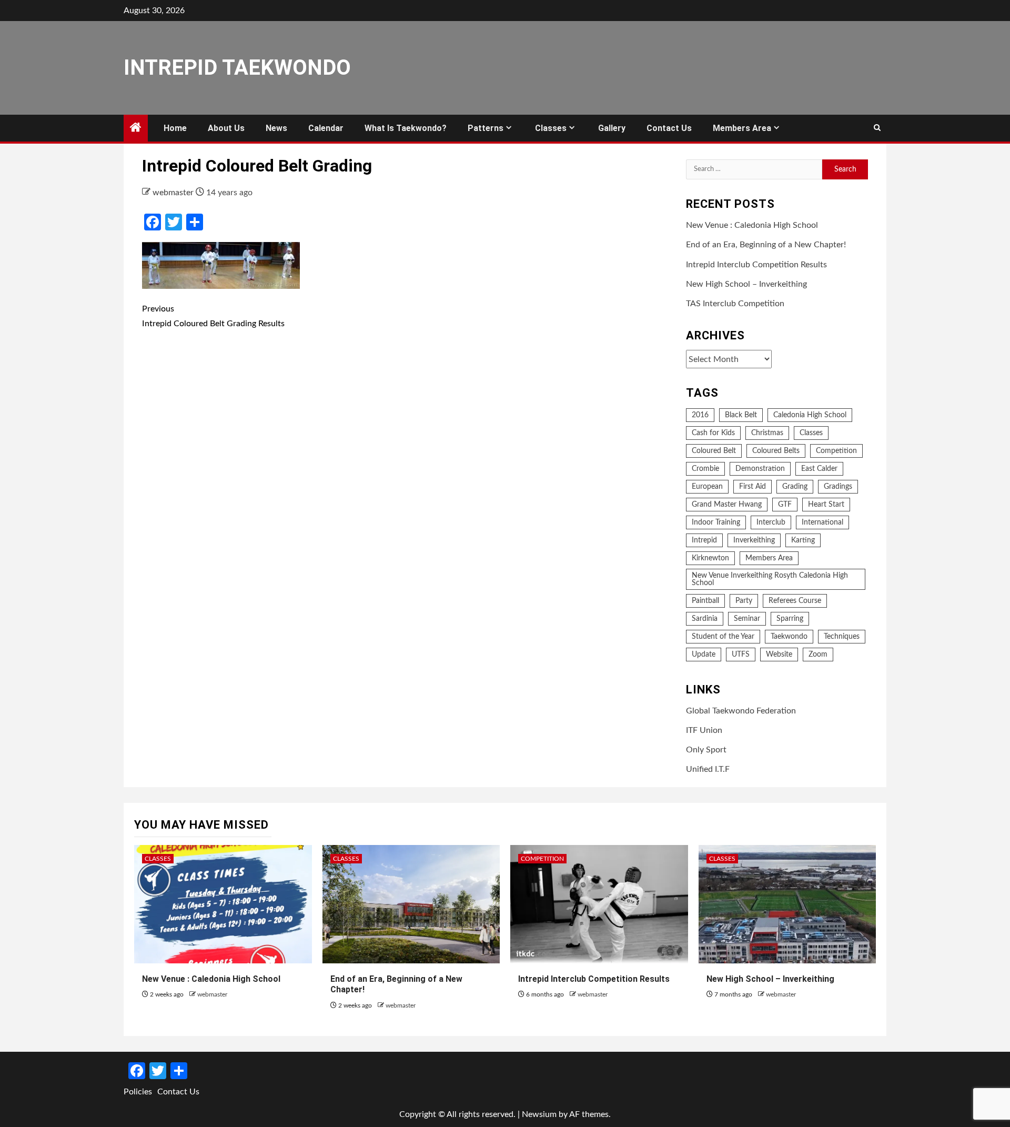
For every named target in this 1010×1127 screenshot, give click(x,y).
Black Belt (741, 415)
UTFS (741, 654)
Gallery (611, 128)
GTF (785, 504)
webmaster (174, 192)
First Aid (752, 486)
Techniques (842, 636)
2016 (700, 415)
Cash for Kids (713, 433)
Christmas (767, 433)
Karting (803, 540)
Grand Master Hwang (727, 504)
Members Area (742, 128)
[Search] (877, 128)
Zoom (818, 654)
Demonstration (760, 468)
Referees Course (795, 601)
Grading (794, 486)
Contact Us (669, 128)
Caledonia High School (809, 415)
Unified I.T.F (708, 769)
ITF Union (704, 730)
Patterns (485, 128)
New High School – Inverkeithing (746, 284)
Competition (836, 451)
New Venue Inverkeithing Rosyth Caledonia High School (770, 579)
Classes (551, 128)
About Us (226, 128)
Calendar (326, 128)
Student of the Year (723, 636)
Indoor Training (716, 522)
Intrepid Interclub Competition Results (756, 264)
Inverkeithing (754, 540)
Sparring (789, 618)
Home (175, 128)
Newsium (539, 1114)
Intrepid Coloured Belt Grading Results (213, 316)
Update (703, 654)
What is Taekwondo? (406, 128)
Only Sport (706, 750)
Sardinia (705, 618)
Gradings (838, 486)
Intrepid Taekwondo (237, 67)
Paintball (705, 601)
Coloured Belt (714, 451)
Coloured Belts (776, 451)
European (707, 486)
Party (743, 601)
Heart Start (826, 504)
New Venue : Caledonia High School (752, 225)
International (822, 522)
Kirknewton (710, 558)
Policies (138, 1092)
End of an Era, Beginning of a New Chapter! (766, 244)
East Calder (819, 468)
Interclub (770, 522)
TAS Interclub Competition (735, 303)
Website (779, 654)
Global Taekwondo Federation (741, 711)
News (276, 128)
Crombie (705, 468)
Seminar (747, 618)
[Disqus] (406, 492)
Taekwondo (789, 636)
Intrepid (704, 540)
